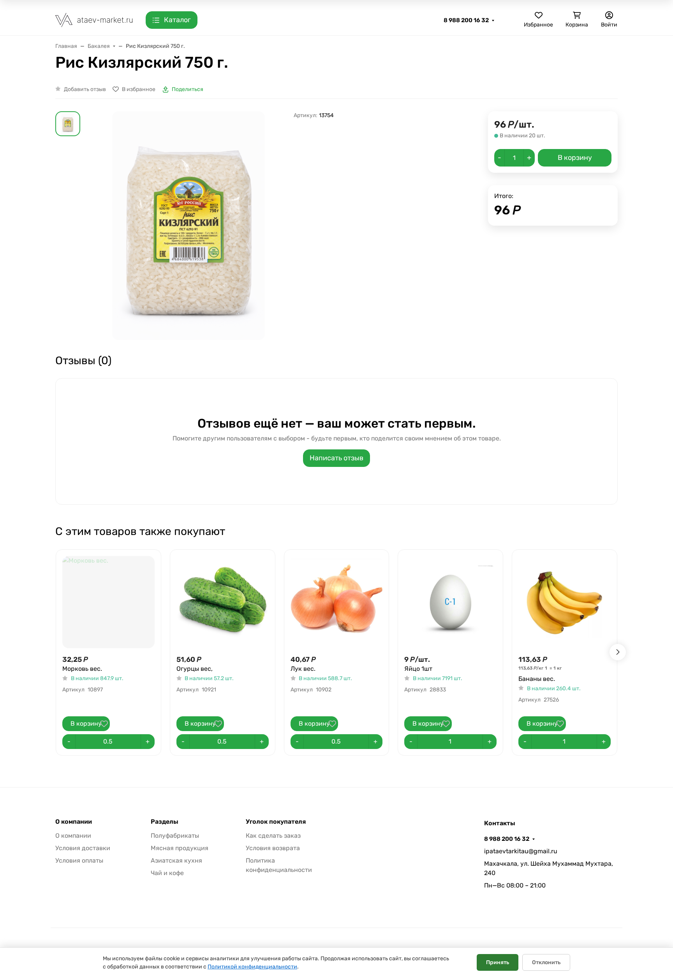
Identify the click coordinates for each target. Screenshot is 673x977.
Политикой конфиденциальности (252, 966)
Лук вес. (303, 668)
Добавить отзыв (85, 89)
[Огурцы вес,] (222, 602)
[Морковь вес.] (108, 602)
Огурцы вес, (194, 668)
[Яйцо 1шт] (450, 602)
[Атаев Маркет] (94, 19)
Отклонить (546, 962)
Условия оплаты (79, 860)
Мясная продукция (179, 848)
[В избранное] (104, 723)
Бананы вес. (536, 678)
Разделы (164, 822)
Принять (497, 962)
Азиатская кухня (176, 860)
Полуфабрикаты (175, 835)
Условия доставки (82, 848)
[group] (188, 225)
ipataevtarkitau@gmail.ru (520, 851)
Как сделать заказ (273, 835)
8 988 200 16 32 (466, 20)
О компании (73, 822)
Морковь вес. (82, 668)
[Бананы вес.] (564, 602)
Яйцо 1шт (418, 668)
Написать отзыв (336, 458)
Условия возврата (273, 848)
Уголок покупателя (276, 822)
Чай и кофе (167, 873)
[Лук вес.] (337, 602)
